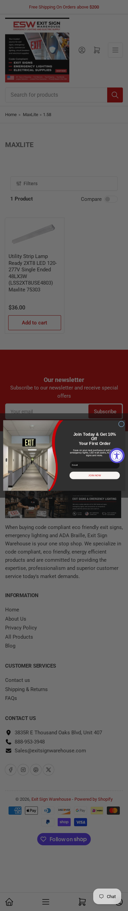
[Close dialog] (121, 424)
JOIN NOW (94, 475)
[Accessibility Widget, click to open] (117, 455)
